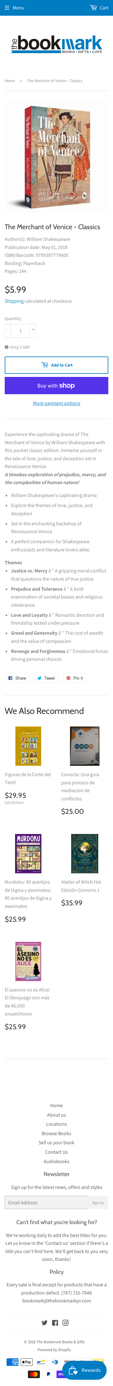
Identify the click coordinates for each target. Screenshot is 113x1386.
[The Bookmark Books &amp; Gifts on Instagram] (65, 1323)
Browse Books (56, 1133)
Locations (56, 1124)
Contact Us (56, 1152)
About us (56, 1115)
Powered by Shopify (54, 1349)
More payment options (56, 403)
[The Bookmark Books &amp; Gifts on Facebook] (55, 1323)
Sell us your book (56, 1142)
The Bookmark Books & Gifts (60, 1342)
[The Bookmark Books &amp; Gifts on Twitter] (44, 1323)
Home (10, 80)
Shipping (14, 301)
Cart (103, 7)
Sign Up (98, 1202)
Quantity (13, 318)
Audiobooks (56, 1161)
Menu (18, 7)
